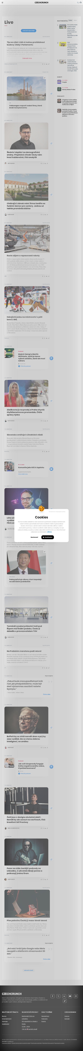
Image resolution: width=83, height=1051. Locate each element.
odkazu (49, 532)
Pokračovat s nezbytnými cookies (57, 511)
